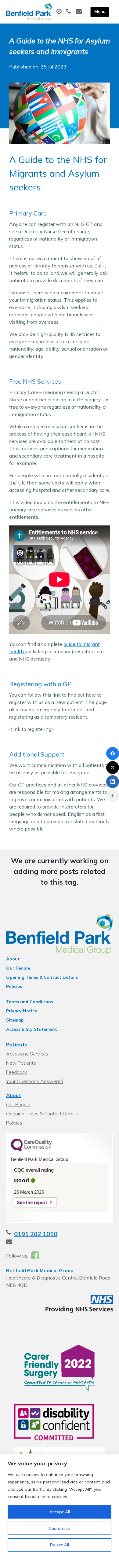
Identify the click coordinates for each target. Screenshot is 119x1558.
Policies (14, 986)
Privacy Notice (21, 1011)
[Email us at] (79, 12)
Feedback (16, 1072)
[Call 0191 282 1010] (69, 12)
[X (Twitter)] (112, 767)
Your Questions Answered (34, 1081)
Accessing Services (27, 1054)
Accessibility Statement (31, 1029)
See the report (32, 1202)
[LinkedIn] (112, 781)
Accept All (59, 1512)
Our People (18, 968)
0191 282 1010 (35, 1234)
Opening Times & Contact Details (42, 977)
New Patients (21, 1063)
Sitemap (15, 1020)
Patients (16, 1044)
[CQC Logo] (31, 1149)
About (13, 959)
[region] (59, 1505)
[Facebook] (112, 753)
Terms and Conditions (29, 1001)
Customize (59, 1528)
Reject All (59, 1545)
